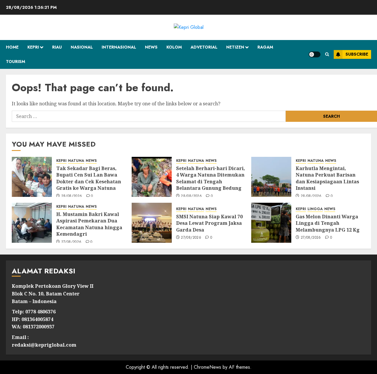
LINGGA (315, 209)
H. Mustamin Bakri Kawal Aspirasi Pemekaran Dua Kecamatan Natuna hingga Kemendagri (89, 224)
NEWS (151, 47)
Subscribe (356, 54)
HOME (12, 47)
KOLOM (174, 47)
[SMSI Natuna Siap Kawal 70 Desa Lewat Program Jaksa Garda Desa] (152, 223)
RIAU (57, 47)
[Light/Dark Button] (314, 54)
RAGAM (265, 47)
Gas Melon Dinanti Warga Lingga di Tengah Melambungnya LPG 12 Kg (328, 223)
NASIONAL (82, 47)
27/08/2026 (71, 242)
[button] (327, 54)
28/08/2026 (71, 196)
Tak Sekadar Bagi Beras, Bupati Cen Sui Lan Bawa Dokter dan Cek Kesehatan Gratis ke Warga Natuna (88, 178)
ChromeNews (207, 367)
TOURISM (15, 61)
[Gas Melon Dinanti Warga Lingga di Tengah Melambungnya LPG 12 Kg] (271, 223)
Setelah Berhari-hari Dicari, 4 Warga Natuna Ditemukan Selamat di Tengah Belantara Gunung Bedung (210, 178)
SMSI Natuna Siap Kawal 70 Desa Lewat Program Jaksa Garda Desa (209, 223)
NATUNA (76, 160)
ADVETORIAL (204, 47)
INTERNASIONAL (119, 47)
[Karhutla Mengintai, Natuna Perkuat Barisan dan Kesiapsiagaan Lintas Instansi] (271, 177)
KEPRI (33, 47)
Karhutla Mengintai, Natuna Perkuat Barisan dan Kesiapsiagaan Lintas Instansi (327, 178)
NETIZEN (235, 47)
